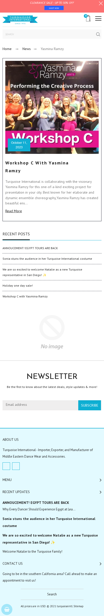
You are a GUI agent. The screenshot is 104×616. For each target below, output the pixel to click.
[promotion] (101, 4)
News (26, 49)
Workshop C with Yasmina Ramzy (25, 296)
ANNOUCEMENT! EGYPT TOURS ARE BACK (30, 248)
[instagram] (16, 466)
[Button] (98, 18)
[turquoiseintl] (20, 19)
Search (52, 594)
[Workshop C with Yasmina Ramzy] (52, 107)
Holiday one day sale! (18, 285)
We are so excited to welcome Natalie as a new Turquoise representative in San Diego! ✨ (50, 539)
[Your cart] (6, 609)
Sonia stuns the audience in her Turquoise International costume (47, 258)
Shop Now (54, 8)
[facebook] (6, 466)
